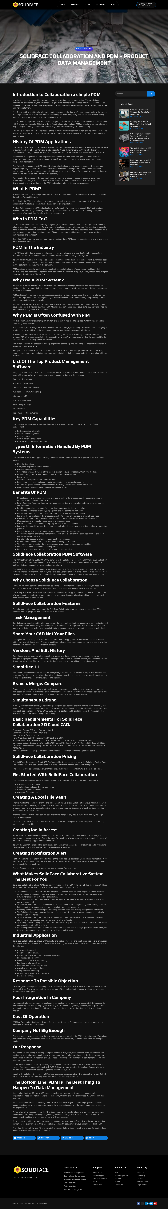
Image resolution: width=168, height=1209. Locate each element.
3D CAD (90, 1096)
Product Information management (71, 208)
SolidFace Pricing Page (96, 762)
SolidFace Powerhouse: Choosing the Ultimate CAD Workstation (140, 112)
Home (62, 5)
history (19, 147)
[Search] (151, 94)
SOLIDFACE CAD (42, 560)
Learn (87, 5)
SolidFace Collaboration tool (84, 133)
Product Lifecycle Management (34, 210)
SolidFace (21, 917)
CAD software (53, 168)
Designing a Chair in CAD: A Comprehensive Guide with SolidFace (140, 162)
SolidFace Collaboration (23, 383)
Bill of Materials (45, 159)
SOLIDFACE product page (38, 574)
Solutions (100, 5)
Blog (113, 5)
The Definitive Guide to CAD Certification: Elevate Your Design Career (140, 150)
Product (75, 5)
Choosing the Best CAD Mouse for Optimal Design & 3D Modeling (140, 124)
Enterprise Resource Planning (63, 255)
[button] (24, 1138)
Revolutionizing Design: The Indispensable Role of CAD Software (140, 174)
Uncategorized (84, 49)
